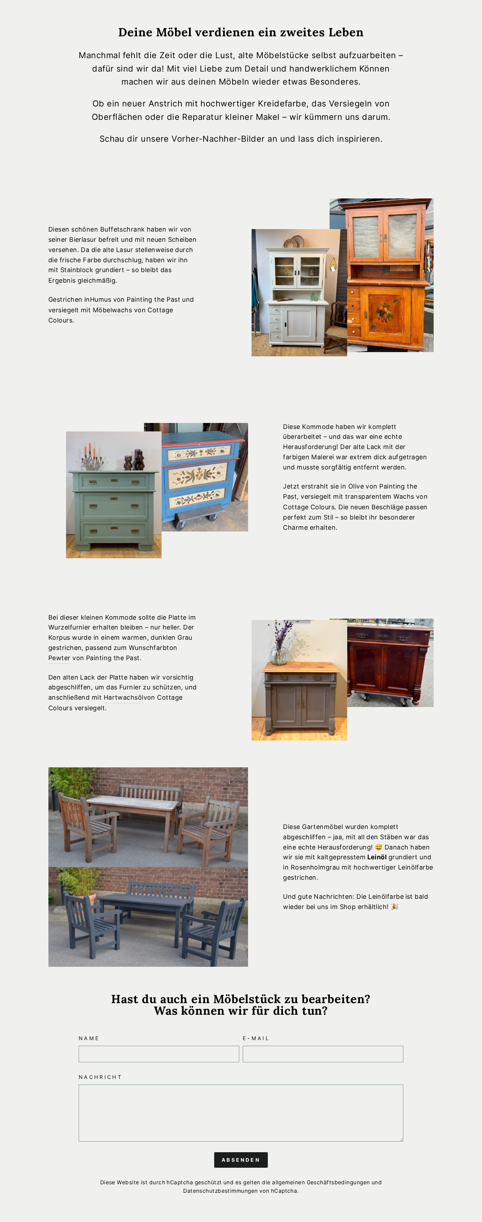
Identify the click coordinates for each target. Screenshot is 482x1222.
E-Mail (256, 1038)
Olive (356, 486)
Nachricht (100, 1077)
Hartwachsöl (124, 697)
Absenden (241, 1160)
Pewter (59, 658)
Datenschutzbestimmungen (220, 1190)
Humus (100, 299)
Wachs (403, 496)
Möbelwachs (112, 310)
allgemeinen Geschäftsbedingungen (321, 1182)
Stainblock (77, 270)
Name (89, 1038)
